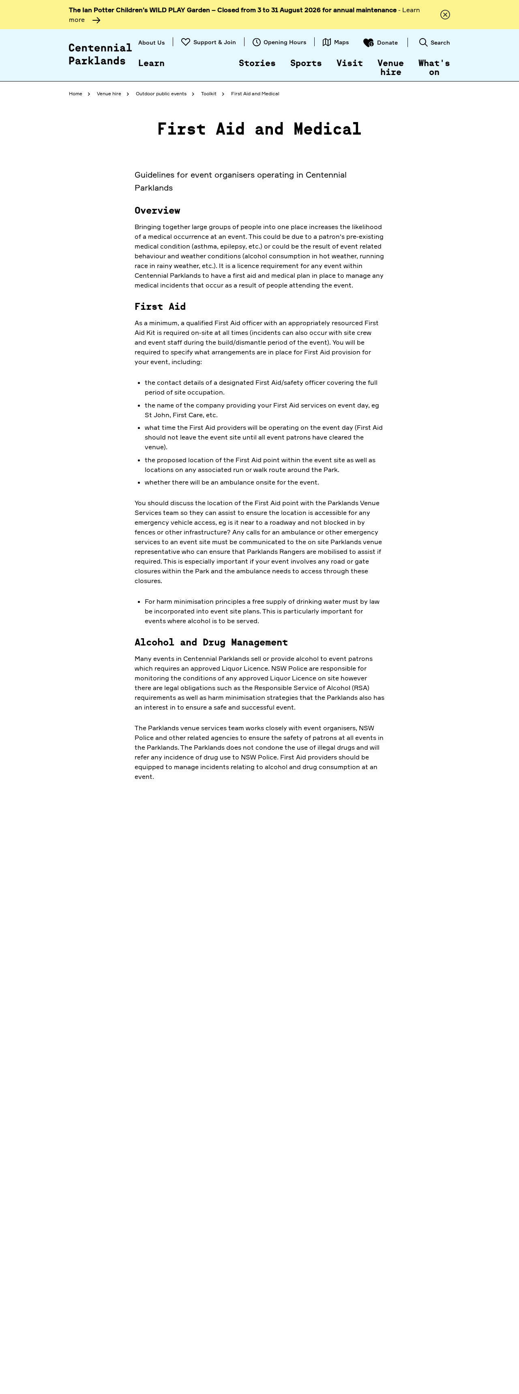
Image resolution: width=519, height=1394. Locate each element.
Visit (350, 63)
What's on (434, 68)
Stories (257, 63)
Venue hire (390, 68)
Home (75, 93)
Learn (151, 63)
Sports (306, 63)
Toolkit (209, 93)
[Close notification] (445, 14)
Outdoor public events (161, 93)
